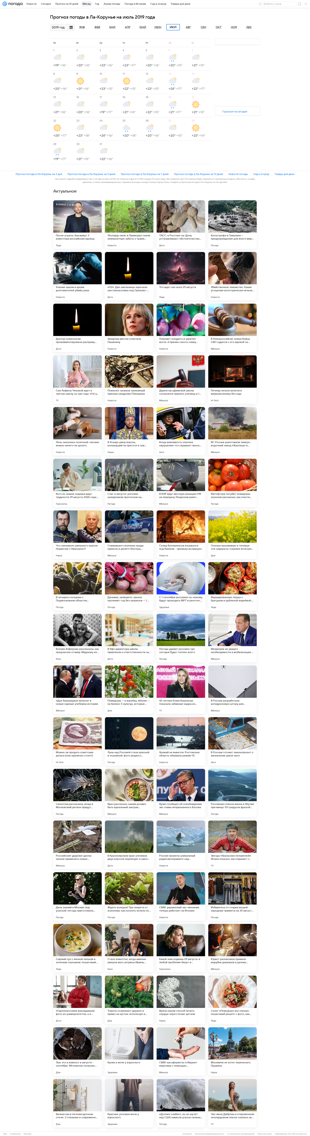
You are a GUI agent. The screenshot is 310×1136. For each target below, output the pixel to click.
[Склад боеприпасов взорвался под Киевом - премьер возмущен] (181, 534)
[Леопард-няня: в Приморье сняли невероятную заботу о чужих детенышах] (129, 224)
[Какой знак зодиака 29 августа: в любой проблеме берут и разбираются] (181, 948)
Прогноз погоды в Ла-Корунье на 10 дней (198, 174)
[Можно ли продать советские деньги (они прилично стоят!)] (77, 741)
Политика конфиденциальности (209, 1134)
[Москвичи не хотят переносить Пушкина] (232, 1051)
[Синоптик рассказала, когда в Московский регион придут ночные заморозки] (77, 793)
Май (143, 27)
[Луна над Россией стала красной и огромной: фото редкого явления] (129, 741)
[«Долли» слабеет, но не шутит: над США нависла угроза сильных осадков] (181, 1103)
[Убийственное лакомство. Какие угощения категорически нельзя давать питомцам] (232, 276)
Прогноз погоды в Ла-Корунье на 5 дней (91, 174)
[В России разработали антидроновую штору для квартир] (232, 689)
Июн (158, 27)
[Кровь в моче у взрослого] (129, 1051)
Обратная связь (264, 1134)
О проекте (187, 1134)
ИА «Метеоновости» (297, 1134)
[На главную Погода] (15, 4)
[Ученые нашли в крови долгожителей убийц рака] (77, 276)
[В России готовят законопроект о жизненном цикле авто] (232, 741)
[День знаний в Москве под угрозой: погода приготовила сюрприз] (77, 896)
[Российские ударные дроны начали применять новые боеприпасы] (77, 845)
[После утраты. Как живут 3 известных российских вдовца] (77, 224)
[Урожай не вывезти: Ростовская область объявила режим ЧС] (181, 741)
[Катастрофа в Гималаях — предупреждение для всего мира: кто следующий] (232, 224)
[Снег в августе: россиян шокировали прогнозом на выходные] (129, 483)
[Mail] (5, 4)
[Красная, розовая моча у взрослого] (129, 1103)
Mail (5, 1134)
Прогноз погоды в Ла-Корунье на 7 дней (145, 174)
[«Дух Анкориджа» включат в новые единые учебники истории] (77, 689)
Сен (203, 27)
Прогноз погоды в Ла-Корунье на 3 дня (39, 174)
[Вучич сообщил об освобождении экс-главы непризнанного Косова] (181, 793)
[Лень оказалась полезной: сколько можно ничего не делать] (77, 431)
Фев (97, 27)
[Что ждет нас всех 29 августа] (181, 276)
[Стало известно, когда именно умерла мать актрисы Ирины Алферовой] (129, 948)
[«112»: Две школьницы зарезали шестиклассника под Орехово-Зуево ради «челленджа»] (129, 276)
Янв (82, 27)
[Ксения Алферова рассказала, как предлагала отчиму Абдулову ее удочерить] (77, 638)
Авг (188, 27)
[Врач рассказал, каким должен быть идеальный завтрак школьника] (129, 793)
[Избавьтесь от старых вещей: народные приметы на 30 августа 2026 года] (232, 896)
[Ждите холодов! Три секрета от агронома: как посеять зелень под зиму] (129, 896)
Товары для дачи (284, 174)
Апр (127, 27)
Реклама (27, 1134)
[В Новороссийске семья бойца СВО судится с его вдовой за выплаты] (232, 328)
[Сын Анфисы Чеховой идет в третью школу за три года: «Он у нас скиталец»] (77, 379)
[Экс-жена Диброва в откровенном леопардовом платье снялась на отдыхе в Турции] (232, 1103)
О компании (15, 1134)
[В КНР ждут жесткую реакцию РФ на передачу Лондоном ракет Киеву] (181, 483)
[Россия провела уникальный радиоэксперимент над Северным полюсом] (181, 845)
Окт (219, 27)
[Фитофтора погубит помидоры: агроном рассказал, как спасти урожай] (232, 483)
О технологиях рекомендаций (240, 1134)
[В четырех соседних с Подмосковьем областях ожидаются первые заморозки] (77, 586)
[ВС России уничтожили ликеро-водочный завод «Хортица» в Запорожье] (232, 431)
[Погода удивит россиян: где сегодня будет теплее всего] (181, 638)
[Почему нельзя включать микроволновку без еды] (232, 379)
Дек (249, 27)
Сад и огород (261, 174)
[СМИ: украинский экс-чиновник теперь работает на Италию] (181, 896)
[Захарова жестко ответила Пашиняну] (129, 328)
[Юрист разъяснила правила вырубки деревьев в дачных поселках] (232, 948)
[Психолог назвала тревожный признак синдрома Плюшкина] (129, 379)
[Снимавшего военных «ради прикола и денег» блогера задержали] (129, 534)
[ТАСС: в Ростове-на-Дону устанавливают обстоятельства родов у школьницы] (181, 224)
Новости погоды (238, 174)
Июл (173, 27)
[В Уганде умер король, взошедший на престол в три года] (129, 431)
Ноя (234, 27)
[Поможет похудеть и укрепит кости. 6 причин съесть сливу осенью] (181, 328)
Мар (112, 27)
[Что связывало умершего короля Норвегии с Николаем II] (77, 534)
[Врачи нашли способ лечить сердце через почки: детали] (181, 1000)
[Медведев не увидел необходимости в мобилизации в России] (232, 638)
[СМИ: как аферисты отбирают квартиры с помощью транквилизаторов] (181, 1051)
